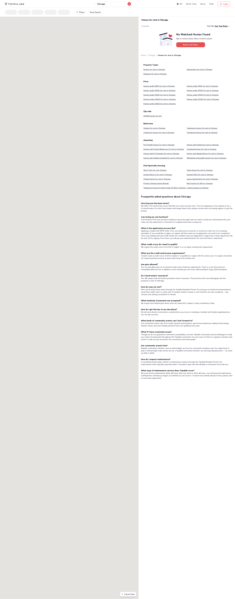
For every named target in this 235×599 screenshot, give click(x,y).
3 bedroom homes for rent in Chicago (202, 132)
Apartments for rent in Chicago (199, 69)
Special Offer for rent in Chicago (200, 175)
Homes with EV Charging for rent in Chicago (161, 153)
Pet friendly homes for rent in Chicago (159, 145)
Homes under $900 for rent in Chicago (202, 86)
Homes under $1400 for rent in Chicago (159, 95)
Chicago (151, 55)
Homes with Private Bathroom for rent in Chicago (163, 149)
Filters (82, 12)
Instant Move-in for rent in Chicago (157, 175)
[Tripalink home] (14, 3)
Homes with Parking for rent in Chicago (203, 145)
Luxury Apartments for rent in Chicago (202, 179)
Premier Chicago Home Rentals (156, 183)
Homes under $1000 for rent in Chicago (159, 90)
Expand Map (129, 594)
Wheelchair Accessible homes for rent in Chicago (206, 158)
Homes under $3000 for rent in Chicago (159, 104)
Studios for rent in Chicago (154, 128)
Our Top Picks (221, 26)
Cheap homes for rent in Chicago (157, 179)
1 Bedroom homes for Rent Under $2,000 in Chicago (164, 188)
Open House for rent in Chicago (200, 170)
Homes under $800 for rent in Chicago (159, 86)
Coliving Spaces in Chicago (198, 188)
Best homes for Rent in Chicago (200, 183)
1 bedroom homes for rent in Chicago (202, 128)
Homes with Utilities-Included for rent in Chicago (163, 158)
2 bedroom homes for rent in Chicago (158, 132)
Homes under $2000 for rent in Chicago (159, 99)
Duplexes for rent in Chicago (155, 74)
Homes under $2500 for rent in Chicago (203, 99)
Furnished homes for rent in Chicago (201, 149)
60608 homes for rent (152, 116)
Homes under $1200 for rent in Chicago (203, 90)
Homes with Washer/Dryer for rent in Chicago (205, 153)
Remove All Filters (190, 45)
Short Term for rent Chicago (154, 170)
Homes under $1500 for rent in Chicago (203, 95)
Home (143, 55)
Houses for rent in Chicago (154, 69)
